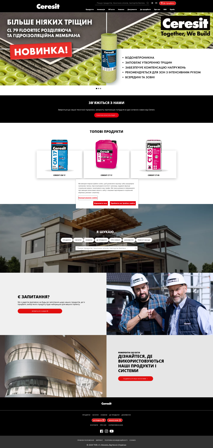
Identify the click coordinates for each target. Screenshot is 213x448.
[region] (107, 193)
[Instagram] (106, 431)
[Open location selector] (152, 3)
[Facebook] (101, 431)
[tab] (96, 88)
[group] (106, 52)
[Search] (148, 3)
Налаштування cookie (87, 198)
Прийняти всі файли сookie (123, 203)
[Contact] (156, 3)
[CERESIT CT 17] (106, 158)
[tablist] (106, 90)
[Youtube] (111, 431)
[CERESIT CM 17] (59, 158)
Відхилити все (100, 203)
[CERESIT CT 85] (153, 158)
